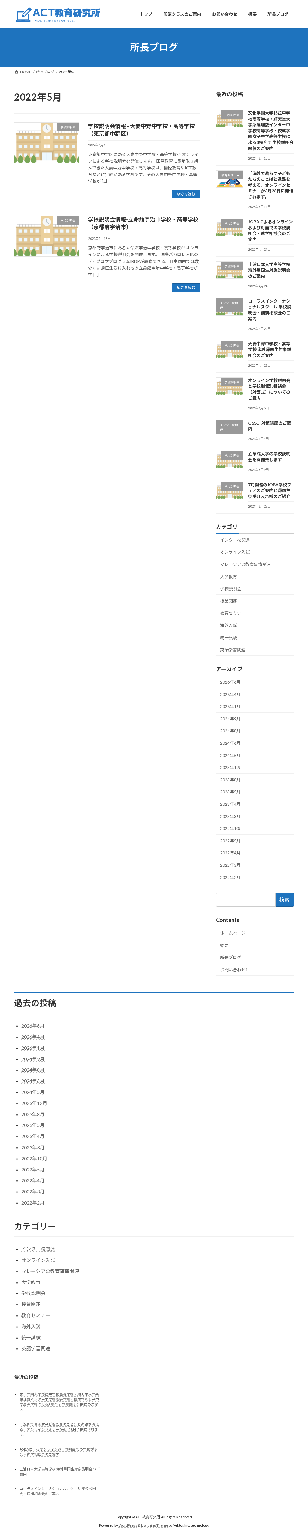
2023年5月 (230, 791)
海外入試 (228, 625)
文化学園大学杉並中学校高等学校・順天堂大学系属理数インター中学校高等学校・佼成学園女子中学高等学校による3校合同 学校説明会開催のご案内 (271, 130)
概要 (224, 945)
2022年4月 (230, 852)
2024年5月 (230, 755)
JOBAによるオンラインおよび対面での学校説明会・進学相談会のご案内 (58, 1452)
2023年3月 (230, 816)
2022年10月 (231, 828)
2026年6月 (230, 682)
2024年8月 (230, 730)
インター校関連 (235, 539)
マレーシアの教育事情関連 (245, 564)
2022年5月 (230, 840)
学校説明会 (230, 588)
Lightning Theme (154, 1525)
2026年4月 (230, 694)
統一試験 (228, 637)
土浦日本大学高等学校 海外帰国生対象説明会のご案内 (269, 269)
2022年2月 (230, 877)
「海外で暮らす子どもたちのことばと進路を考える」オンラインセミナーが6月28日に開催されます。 (270, 184)
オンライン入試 (235, 551)
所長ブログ (230, 957)
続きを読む (186, 194)
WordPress (128, 1525)
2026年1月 (230, 706)
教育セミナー (232, 612)
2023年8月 (230, 779)
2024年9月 (230, 718)
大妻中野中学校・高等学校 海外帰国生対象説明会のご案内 (269, 349)
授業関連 (228, 600)
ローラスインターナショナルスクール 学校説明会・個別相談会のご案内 (58, 1491)
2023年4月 (230, 804)
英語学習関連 (232, 649)
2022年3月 (230, 865)
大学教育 (228, 576)
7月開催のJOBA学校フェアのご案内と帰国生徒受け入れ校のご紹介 (269, 490)
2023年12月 (231, 767)
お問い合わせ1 (234, 969)
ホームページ (232, 933)
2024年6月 (230, 743)
